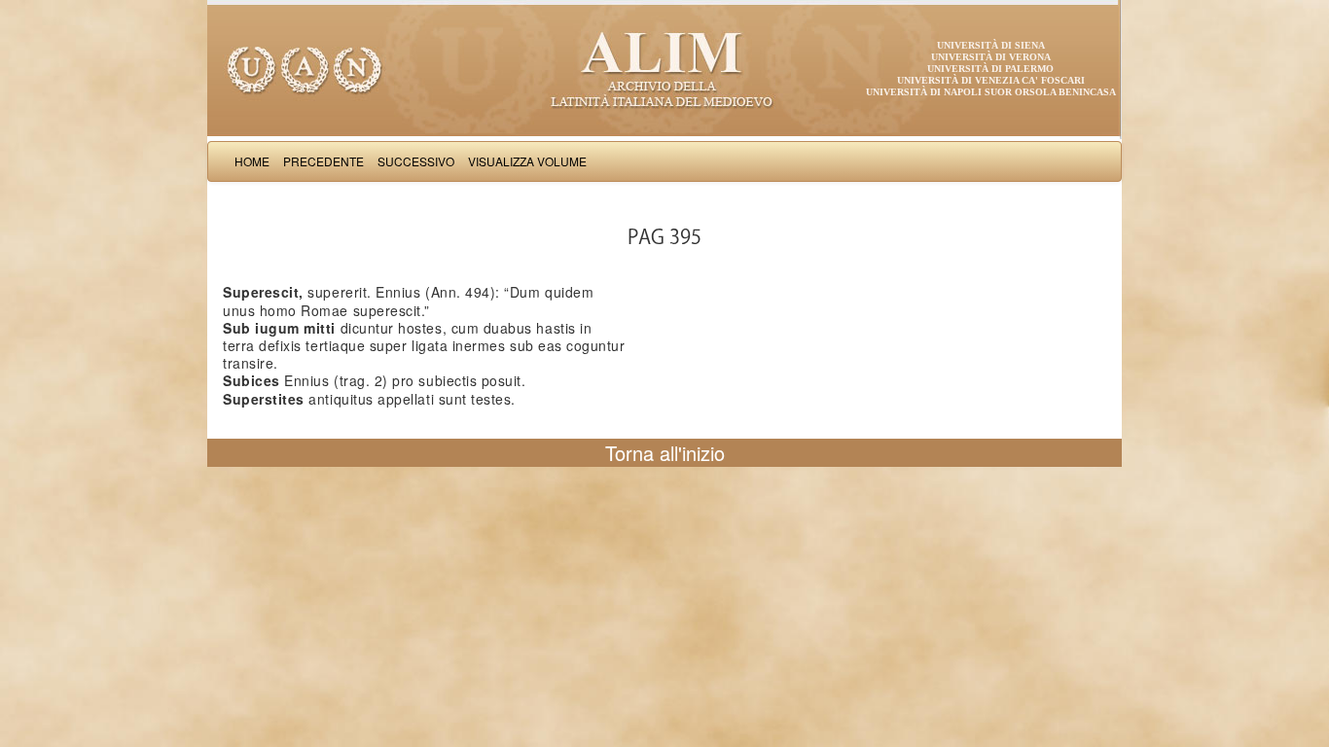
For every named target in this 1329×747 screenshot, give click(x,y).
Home (251, 161)
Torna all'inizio (665, 453)
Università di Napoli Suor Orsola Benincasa (991, 92)
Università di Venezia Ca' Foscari (991, 80)
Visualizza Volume (527, 161)
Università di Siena (991, 45)
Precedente (323, 161)
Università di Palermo (990, 68)
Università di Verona (991, 57)
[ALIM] (664, 68)
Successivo (415, 161)
